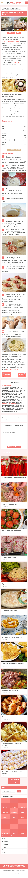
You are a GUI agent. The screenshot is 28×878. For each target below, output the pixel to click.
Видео (4, 838)
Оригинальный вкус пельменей (10, 41)
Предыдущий (7, 374)
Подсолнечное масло (7, 130)
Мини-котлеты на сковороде (11, 717)
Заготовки (10, 32)
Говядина (4, 133)
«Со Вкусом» (16, 62)
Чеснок (3, 144)
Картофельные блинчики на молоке (13, 663)
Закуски (5, 480)
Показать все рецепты (15, 779)
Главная (4, 8)
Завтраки (5, 666)
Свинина (4, 135)
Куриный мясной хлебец (9, 610)
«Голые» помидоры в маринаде (11, 530)
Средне (17, 29)
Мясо (18, 32)
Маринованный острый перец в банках (14, 477)
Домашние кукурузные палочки (12, 637)
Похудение (5, 847)
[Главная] (14, 2)
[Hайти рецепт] (26, 2)
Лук (3, 137)
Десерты (5, 775)
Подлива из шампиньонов (10, 584)
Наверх (14, 782)
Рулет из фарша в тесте (9, 504)
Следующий (21, 374)
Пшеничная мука (6, 124)
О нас (6, 873)
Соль (3, 128)
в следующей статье (12, 369)
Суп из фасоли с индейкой (10, 690)
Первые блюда (6, 692)
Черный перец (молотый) (8, 140)
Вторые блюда (15, 8)
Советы (4, 852)
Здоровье (5, 841)
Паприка (4, 142)
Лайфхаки (5, 844)
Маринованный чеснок (9, 557)
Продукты (5, 850)
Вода (3, 126)
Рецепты (9, 8)
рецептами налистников (9, 403)
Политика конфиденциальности (16, 873)
